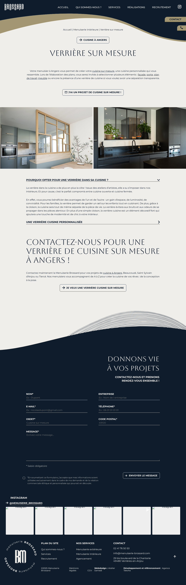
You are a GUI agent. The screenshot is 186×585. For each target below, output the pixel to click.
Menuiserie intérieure (85, 29)
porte (150, 74)
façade (142, 74)
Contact (175, 19)
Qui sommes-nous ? (88, 7)
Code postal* (108, 419)
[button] (20, 521)
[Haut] (175, 557)
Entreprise (106, 394)
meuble (42, 78)
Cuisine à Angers (95, 40)
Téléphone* (107, 406)
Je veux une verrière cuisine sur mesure (95, 287)
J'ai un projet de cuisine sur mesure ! (94, 92)
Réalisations (136, 7)
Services (114, 7)
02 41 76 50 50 (181, 27)
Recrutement (161, 7)
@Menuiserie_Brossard (26, 503)
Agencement (84, 558)
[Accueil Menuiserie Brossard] (14, 7)
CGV (89, 570)
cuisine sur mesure (103, 71)
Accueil (63, 7)
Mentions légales (74, 569)
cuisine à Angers (112, 273)
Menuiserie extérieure (89, 549)
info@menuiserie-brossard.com (131, 553)
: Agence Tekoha (147, 569)
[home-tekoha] (20, 571)
